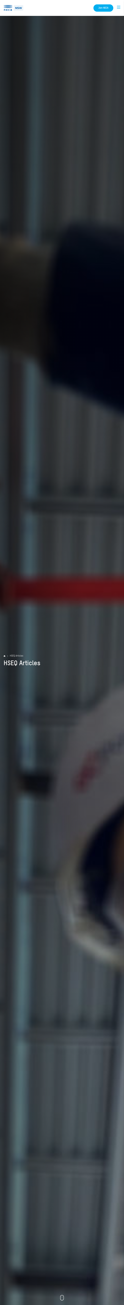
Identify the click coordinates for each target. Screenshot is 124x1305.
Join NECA (103, 8)
